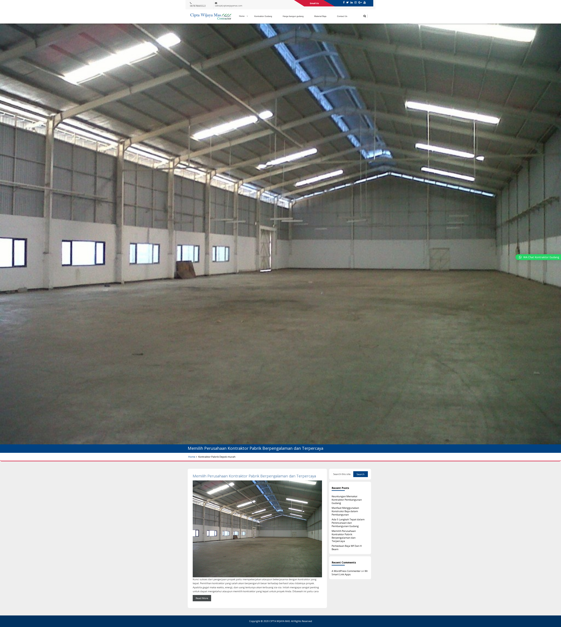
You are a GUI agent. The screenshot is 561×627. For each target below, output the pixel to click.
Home (242, 16)
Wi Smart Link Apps (350, 572)
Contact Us (342, 16)
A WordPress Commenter (346, 571)
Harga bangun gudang (293, 16)
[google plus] (360, 2)
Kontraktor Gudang (263, 16)
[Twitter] (347, 2)
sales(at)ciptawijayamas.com (228, 5)
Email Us (314, 3)
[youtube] (364, 2)
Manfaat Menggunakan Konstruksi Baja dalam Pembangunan (345, 511)
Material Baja (320, 16)
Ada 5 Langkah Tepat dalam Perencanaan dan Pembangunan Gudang (348, 523)
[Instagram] (355, 2)
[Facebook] (343, 2)
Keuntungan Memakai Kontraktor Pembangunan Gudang (347, 500)
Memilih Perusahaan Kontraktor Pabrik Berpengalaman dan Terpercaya (254, 476)
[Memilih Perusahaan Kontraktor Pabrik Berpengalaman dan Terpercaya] (257, 528)
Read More (202, 598)
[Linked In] (351, 2)
